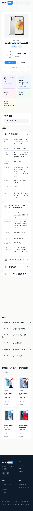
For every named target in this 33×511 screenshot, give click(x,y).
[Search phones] (17, 3)
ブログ (4, 492)
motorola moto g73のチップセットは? (14, 349)
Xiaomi (21, 471)
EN (3, 504)
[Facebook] (3, 473)
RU (13, 504)
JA (5, 507)
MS (18, 504)
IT (21, 504)
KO (3, 507)
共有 (23, 62)
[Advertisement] (16, 296)
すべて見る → (6, 372)
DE (16, 504)
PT (11, 504)
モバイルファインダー (8, 485)
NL (23, 504)
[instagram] (7, 473)
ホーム (4, 9)
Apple (20, 468)
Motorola (12, 9)
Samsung (21, 465)
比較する (10, 62)
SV (26, 504)
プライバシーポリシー (24, 488)
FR (5, 504)
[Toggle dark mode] (21, 3)
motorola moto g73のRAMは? (12, 356)
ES (8, 504)
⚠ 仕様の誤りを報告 (16, 67)
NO (29, 504)
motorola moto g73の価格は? (12, 343)
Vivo (20, 474)
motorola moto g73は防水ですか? (13, 322)
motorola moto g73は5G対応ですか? (14, 329)
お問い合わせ (22, 484)
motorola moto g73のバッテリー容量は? (14, 336)
